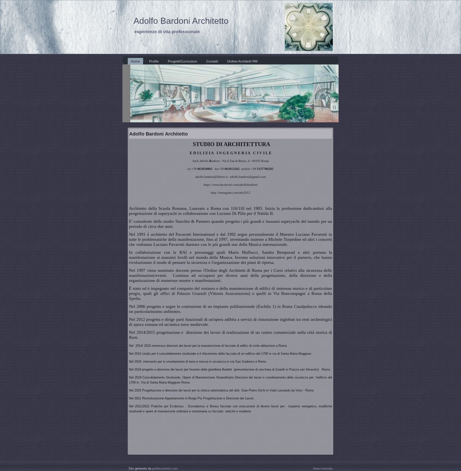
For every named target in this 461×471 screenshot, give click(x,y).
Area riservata (323, 468)
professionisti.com (165, 468)
